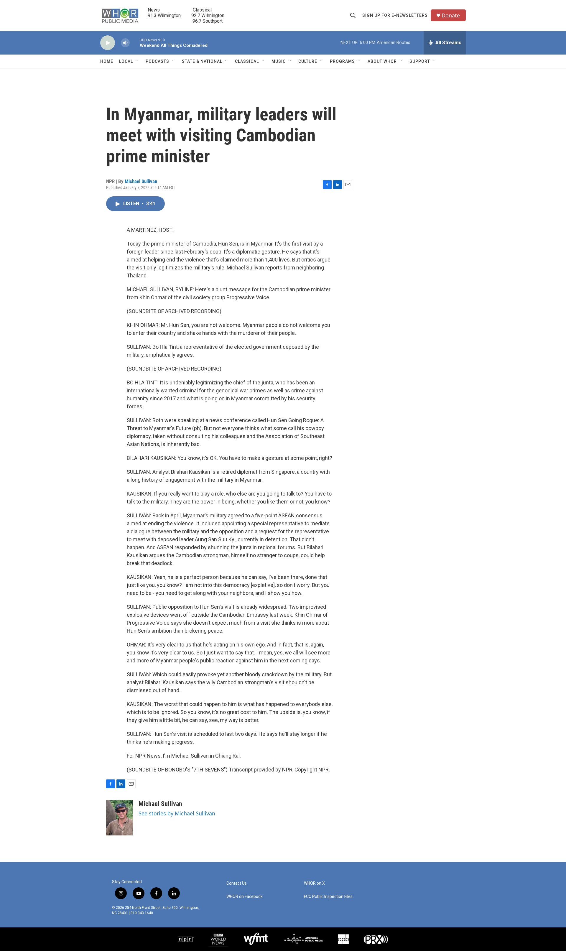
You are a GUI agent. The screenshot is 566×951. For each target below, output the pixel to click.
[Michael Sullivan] (119, 817)
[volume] (125, 43)
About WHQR (382, 61)
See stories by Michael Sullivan (177, 813)
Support (419, 61)
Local (126, 61)
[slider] (135, 43)
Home (106, 61)
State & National (202, 61)
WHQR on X (314, 883)
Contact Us (236, 883)
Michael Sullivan (141, 181)
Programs (342, 61)
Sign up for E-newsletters (395, 15)
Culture (307, 61)
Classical (247, 61)
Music (279, 61)
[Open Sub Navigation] (137, 61)
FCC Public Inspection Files (328, 896)
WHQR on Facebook (244, 896)
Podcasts (157, 61)
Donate (451, 15)
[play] (107, 43)
